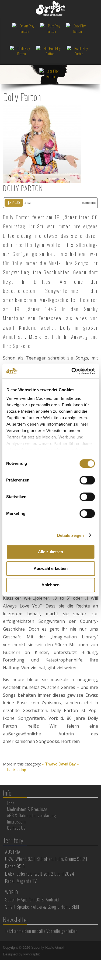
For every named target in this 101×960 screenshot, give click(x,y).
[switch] (87, 480)
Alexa (37, 906)
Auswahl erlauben (51, 568)
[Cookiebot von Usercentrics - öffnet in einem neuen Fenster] (72, 371)
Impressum (16, 821)
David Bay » (68, 764)
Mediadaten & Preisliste (27, 809)
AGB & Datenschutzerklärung (31, 815)
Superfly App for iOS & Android (32, 899)
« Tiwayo (49, 764)
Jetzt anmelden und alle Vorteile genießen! (42, 930)
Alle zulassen (50, 551)
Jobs (10, 803)
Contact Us (16, 828)
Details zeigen (70, 535)
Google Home (59, 906)
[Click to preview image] (42, 143)
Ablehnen (50, 585)
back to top (16, 769)
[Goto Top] (97, 947)
